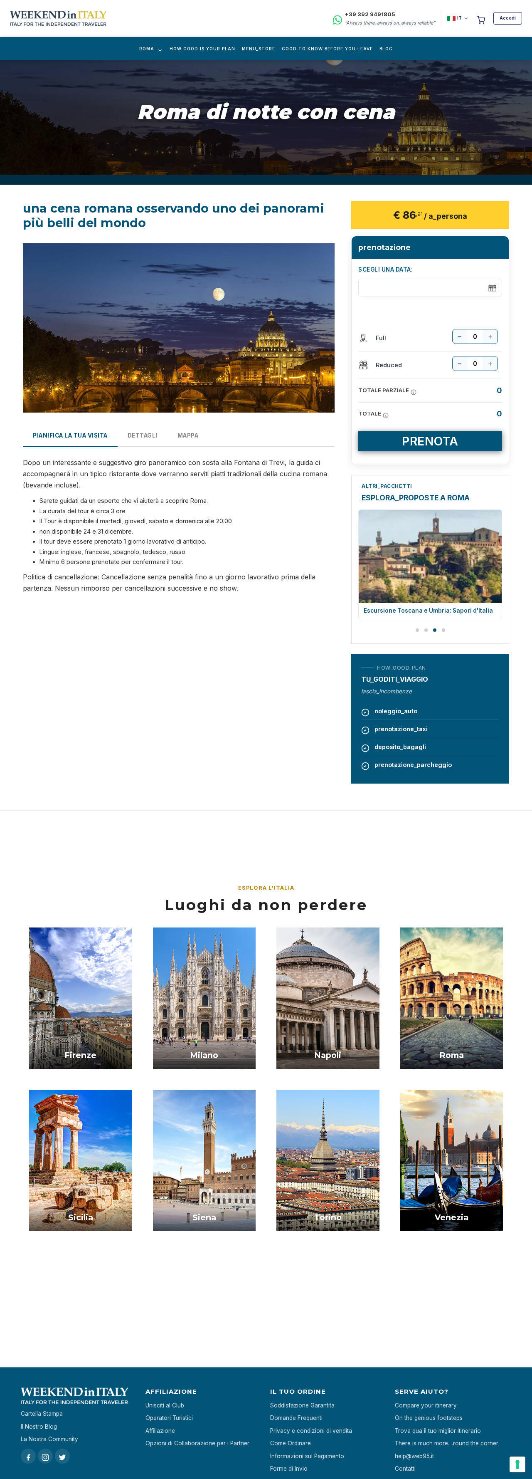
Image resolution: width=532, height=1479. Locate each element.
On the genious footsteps (429, 1418)
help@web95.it (414, 1456)
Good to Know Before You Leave (327, 48)
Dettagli (143, 435)
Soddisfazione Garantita (302, 1405)
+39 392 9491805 (370, 14)
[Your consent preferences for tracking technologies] (517, 1464)
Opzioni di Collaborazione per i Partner (197, 1443)
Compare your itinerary (426, 1405)
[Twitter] (62, 1456)
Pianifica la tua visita (70, 435)
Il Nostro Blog (39, 1426)
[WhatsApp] (337, 18)
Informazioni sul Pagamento (307, 1456)
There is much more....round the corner (446, 1443)
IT (459, 18)
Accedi (508, 18)
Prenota (430, 441)
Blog (386, 48)
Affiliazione (160, 1430)
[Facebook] (28, 1456)
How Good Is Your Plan (202, 48)
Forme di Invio (289, 1468)
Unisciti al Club (164, 1405)
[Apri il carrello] (481, 18)
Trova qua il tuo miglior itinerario (438, 1430)
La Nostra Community (49, 1439)
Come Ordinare (290, 1443)
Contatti (405, 1468)
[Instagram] (45, 1456)
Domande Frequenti (296, 1418)
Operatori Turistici (169, 1418)
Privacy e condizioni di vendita (311, 1430)
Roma (146, 48)
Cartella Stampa (42, 1413)
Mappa (188, 435)
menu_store (258, 48)
